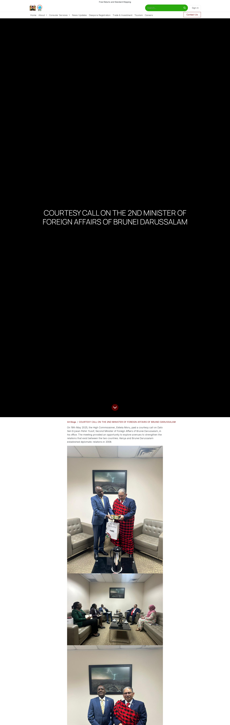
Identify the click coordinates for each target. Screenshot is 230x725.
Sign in (195, 8)
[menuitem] (33, 15)
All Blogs (71, 422)
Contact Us (192, 14)
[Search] (184, 8)
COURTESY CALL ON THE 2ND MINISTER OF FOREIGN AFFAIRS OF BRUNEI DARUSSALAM (127, 422)
